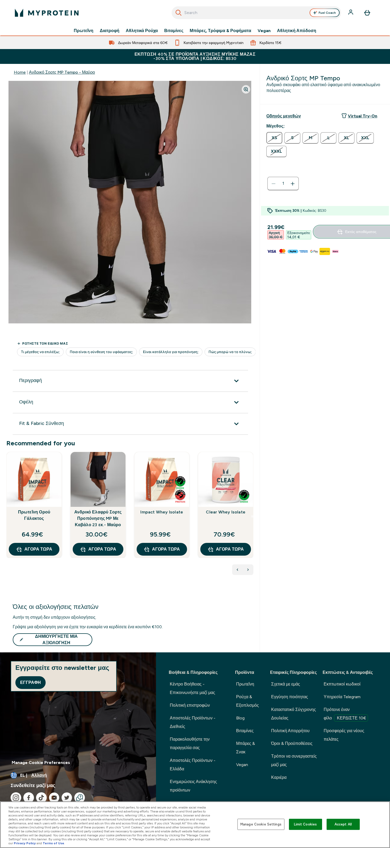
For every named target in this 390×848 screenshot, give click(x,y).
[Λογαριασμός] (351, 12)
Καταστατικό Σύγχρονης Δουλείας (293, 713)
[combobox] (256, 12)
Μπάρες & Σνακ (245, 747)
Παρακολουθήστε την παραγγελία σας (190, 743)
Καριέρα (279, 777)
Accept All (343, 824)
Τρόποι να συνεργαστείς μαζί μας (294, 760)
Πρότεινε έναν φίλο (345, 713)
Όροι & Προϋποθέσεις (292, 743)
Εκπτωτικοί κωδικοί (342, 684)
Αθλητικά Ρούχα (142, 31)
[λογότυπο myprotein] (47, 12)
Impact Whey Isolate (161, 512)
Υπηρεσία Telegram (342, 697)
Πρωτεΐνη (83, 31)
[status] (283, 183)
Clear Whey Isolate (225, 512)
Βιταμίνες (173, 31)
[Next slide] (252, 516)
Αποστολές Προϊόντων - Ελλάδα (192, 764)
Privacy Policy (25, 843)
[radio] (274, 138)
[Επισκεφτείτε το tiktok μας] (41, 797)
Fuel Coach (327, 13)
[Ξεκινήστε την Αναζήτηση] (178, 12)
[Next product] (248, 569)
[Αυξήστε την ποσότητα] (292, 183)
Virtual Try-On (362, 116)
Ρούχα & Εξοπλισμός (247, 701)
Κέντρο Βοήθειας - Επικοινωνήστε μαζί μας (192, 688)
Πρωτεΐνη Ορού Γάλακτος (34, 515)
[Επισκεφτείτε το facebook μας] (28, 797)
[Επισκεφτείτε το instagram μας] (16, 797)
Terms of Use (53, 843)
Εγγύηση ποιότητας (289, 697)
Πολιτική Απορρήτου (290, 730)
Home (20, 72)
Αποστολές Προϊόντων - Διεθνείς (192, 722)
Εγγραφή (30, 682)
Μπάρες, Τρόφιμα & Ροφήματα (220, 31)
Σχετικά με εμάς (285, 684)
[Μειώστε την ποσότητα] (273, 183)
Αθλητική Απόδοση (296, 31)
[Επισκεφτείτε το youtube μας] (54, 797)
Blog (240, 718)
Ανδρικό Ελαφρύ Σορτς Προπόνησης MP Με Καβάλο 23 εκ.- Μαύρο (98, 518)
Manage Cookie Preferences (41, 762)
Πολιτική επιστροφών (190, 705)
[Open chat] (79, 797)
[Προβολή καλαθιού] (367, 12)
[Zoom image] (246, 89)
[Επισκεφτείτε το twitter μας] (67, 797)
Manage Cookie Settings (260, 824)
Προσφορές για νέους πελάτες (344, 734)
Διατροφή (109, 31)
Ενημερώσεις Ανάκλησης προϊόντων (193, 785)
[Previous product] (237, 569)
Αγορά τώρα (38, 549)
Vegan (264, 31)
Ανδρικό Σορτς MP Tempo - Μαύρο (62, 72)
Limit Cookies (305, 824)
